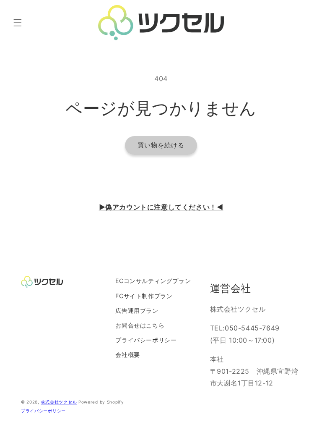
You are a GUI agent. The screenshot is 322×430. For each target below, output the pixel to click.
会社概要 (127, 354)
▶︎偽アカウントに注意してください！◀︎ (161, 207)
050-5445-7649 (252, 328)
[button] (17, 22)
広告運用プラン (136, 310)
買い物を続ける (161, 145)
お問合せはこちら (139, 325)
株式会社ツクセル (59, 401)
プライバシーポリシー (146, 339)
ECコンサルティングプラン (153, 280)
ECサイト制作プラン (143, 295)
